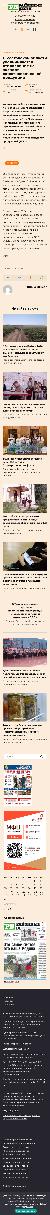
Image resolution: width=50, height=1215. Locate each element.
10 (5, 888)
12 (17, 888)
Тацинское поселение (15, 1173)
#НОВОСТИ (12, 163)
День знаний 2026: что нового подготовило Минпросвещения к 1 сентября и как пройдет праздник (24, 673)
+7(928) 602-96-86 (25, 19)
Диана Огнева (37, 287)
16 (41, 888)
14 (29, 888)
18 (11, 892)
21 (29, 892)
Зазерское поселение (14, 1154)
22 (35, 892)
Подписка (8, 1001)
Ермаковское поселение (16, 1147)
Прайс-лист (9, 1004)
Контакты (8, 997)
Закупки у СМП (11, 1110)
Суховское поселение (14, 1169)
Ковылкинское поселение (17, 1158)
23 (41, 892)
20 (23, 892)
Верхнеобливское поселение (19, 1143)
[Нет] (46, 1203)
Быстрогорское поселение (17, 1139)
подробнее (19, 1198)
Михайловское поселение (17, 1162)
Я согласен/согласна (25, 1211)
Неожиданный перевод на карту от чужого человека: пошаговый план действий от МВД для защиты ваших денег (25, 579)
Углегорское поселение (16, 1177)
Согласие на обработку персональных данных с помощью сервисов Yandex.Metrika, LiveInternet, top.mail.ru (23, 1096)
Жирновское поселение (16, 1151)
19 (17, 892)
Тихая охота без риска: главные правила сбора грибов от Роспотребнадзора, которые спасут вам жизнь (22, 730)
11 (11, 888)
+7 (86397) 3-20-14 (25, 16)
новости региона (13, 268)
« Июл (7, 909)
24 (5, 895)
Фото (6, 256)
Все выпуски (11, 981)
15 (35, 888)
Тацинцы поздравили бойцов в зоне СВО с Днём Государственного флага (22, 462)
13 (23, 888)
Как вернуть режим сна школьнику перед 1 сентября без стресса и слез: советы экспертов (25, 407)
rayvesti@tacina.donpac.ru (25, 22)
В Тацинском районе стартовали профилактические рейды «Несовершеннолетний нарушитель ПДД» (25, 611)
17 (5, 892)
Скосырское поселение (15, 1166)
